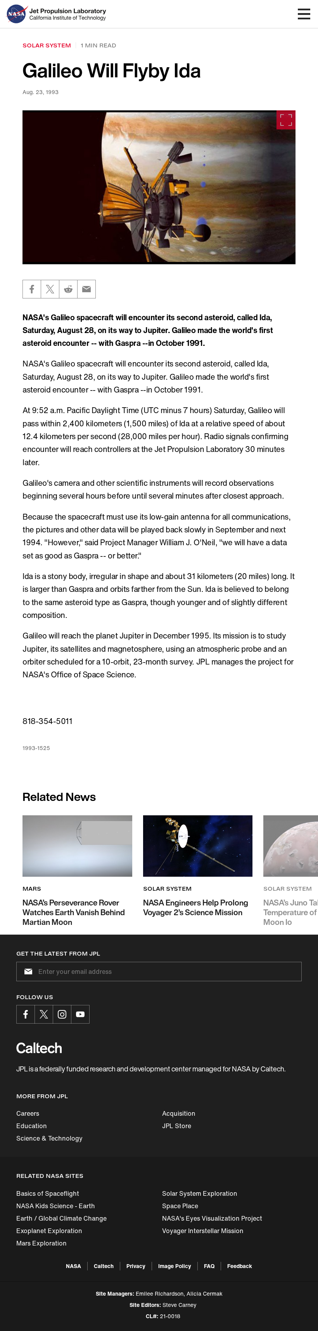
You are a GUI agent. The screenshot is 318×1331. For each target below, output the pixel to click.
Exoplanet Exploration (49, 1230)
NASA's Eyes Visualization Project (212, 1218)
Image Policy (174, 1266)
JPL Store (176, 1125)
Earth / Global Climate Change (61, 1218)
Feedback (239, 1266)
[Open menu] (304, 14)
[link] (159, 187)
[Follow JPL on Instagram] (62, 1014)
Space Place (180, 1206)
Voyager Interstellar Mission (203, 1230)
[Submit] (27, 971)
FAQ (209, 1266)
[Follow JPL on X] (44, 1014)
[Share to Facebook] (31, 289)
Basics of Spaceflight (47, 1193)
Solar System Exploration (199, 1193)
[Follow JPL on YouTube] (80, 1014)
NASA (73, 1266)
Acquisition (178, 1113)
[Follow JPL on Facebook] (25, 1014)
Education (31, 1125)
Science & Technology (49, 1138)
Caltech (104, 1266)
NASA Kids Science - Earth (55, 1206)
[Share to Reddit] (68, 289)
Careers (27, 1113)
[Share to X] (50, 289)
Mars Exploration (41, 1243)
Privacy (135, 1266)
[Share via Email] (86, 289)
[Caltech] (39, 1047)
